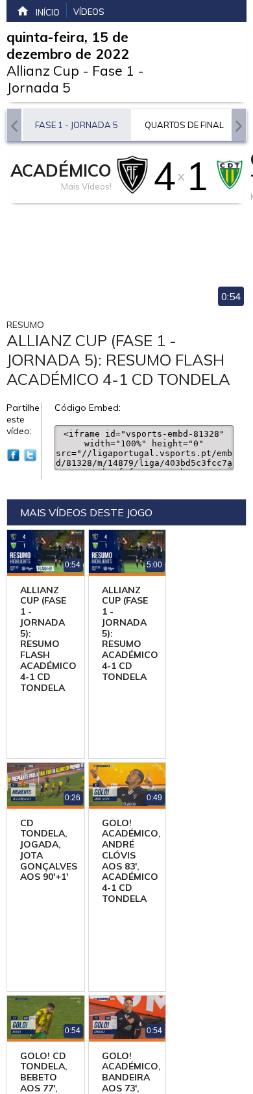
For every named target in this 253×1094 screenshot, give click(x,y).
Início (48, 12)
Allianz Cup (42, 70)
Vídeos (88, 11)
